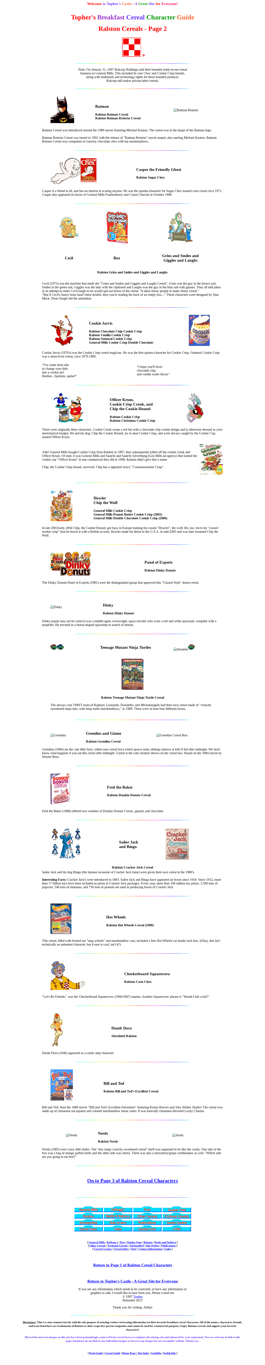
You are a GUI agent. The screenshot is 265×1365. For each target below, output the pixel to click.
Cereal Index (121, 1248)
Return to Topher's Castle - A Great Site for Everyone (132, 1281)
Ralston (147, 1242)
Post (122, 1242)
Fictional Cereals (118, 1245)
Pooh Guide (96, 1353)
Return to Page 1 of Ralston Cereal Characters (132, 1265)
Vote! (134, 1248)
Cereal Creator (103, 1248)
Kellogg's (112, 1242)
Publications (168, 1245)
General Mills (97, 1242)
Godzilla (156, 1353)
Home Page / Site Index (135, 1353)
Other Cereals (97, 1245)
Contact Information (151, 1248)
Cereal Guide (112, 1353)
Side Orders (152, 1245)
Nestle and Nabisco (165, 1242)
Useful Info (169, 1353)
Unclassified (137, 1245)
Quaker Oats (134, 1242)
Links (167, 1248)
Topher (138, 1296)
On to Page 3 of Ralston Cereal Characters (132, 1180)
